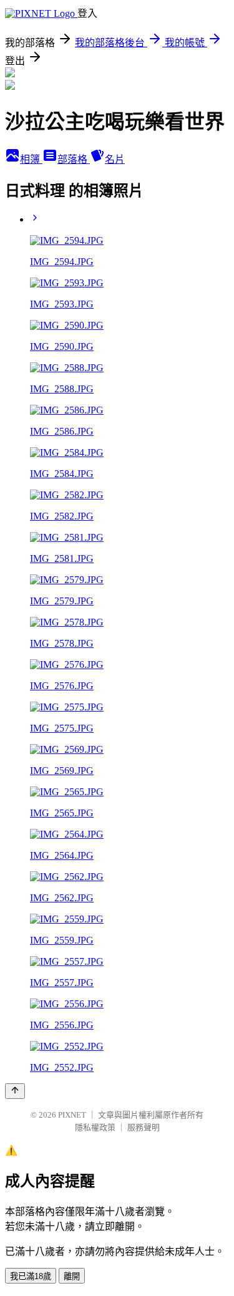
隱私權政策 (95, 1127)
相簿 (31, 159)
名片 (115, 159)
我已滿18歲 (30, 1276)
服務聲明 (143, 1127)
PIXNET (72, 1114)
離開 (72, 1276)
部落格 (73, 159)
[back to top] (15, 1091)
